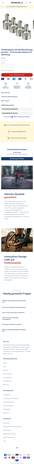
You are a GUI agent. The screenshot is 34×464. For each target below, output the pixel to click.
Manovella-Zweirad (18, 463)
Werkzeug (6, 413)
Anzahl (3, 62)
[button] (3, 2)
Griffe (4, 366)
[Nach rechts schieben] (20, 45)
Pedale (5, 363)
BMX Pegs (6, 384)
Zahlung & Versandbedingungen (12, 426)
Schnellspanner (7, 377)
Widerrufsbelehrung (8, 437)
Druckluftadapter (8, 405)
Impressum (6, 423)
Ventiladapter (7, 394)
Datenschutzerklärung (9, 433)
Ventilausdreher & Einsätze (10, 398)
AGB (4, 441)
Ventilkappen (7, 409)
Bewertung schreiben (17, 158)
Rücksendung (7, 430)
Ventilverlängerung (8, 402)
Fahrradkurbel (7, 381)
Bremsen (5, 370)
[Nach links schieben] (13, 45)
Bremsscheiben (7, 374)
